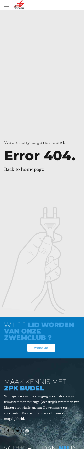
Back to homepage (24, 169)
